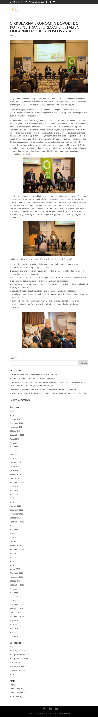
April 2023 (14, 498)
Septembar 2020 (17, 585)
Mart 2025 (14, 415)
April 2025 (14, 411)
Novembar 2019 (16, 608)
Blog (12, 646)
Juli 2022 (13, 525)
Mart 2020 (14, 600)
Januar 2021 (15, 569)
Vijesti (12, 674)
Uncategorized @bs (18, 670)
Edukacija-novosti (17, 650)
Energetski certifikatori (19, 654)
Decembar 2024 (16, 423)
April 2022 (14, 533)
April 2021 (14, 561)
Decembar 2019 (16, 604)
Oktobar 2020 (15, 581)
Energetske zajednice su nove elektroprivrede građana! (33, 374)
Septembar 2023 (17, 482)
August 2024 (15, 439)
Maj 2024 (14, 450)
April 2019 (14, 632)
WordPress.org (16, 696)
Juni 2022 (14, 529)
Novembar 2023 (16, 474)
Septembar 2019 (17, 616)
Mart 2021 (14, 565)
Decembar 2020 (16, 573)
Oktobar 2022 (15, 518)
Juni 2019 (14, 628)
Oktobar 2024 (15, 431)
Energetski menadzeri (19, 658)
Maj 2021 (14, 557)
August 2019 (15, 620)
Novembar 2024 (16, 427)
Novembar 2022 (16, 514)
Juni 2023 (14, 490)
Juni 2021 (14, 553)
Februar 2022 (15, 541)
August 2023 (15, 486)
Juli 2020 (13, 589)
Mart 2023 (14, 502)
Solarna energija (17, 666)
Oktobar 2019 (15, 612)
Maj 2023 (14, 494)
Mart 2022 (14, 537)
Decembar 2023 (16, 470)
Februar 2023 (15, 506)
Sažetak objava (16, 689)
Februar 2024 (15, 462)
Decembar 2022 (16, 510)
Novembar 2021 (16, 545)
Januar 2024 (15, 466)
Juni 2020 (14, 593)
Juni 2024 (14, 446)
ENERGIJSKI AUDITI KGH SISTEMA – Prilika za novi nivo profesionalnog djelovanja (44, 389)
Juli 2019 (13, 624)
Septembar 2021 (17, 549)
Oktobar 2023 (15, 478)
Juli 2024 (13, 443)
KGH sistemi (15, 662)
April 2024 (14, 454)
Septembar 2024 (17, 435)
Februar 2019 (15, 636)
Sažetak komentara (18, 692)
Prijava (13, 685)
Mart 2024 (14, 458)
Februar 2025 (15, 419)
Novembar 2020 (16, 577)
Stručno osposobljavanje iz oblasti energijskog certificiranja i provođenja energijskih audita (49, 393)
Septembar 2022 (17, 522)
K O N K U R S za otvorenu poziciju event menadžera (32, 378)
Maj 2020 (14, 597)
